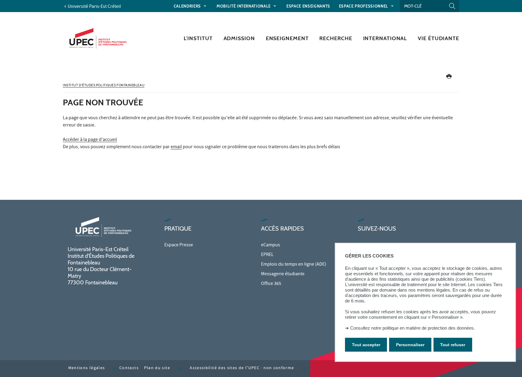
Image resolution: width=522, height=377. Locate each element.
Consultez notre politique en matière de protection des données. (412, 328)
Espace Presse (178, 245)
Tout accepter (366, 344)
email (176, 147)
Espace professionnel (364, 6)
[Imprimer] (449, 78)
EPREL (267, 255)
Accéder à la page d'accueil (90, 140)
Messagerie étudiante (282, 274)
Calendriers (188, 6)
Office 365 (271, 284)
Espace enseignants (308, 6)
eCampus (270, 245)
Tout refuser (452, 344)
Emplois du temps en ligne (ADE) (293, 264)
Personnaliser (410, 344)
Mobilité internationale (244, 6)
